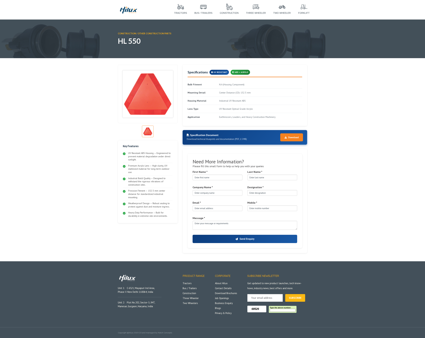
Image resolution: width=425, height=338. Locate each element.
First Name (200, 171)
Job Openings (222, 298)
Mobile (252, 202)
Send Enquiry (247, 238)
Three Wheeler (191, 298)
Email (197, 202)
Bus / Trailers (190, 288)
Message (199, 218)
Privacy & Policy (223, 313)
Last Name (254, 171)
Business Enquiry (224, 303)
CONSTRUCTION (127, 33)
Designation (255, 187)
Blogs (218, 308)
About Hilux (221, 283)
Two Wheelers (190, 303)
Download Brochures (226, 293)
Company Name (203, 187)
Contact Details (223, 288)
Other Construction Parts (154, 33)
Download (293, 137)
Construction (189, 293)
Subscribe (295, 297)
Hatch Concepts (165, 332)
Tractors (187, 283)
